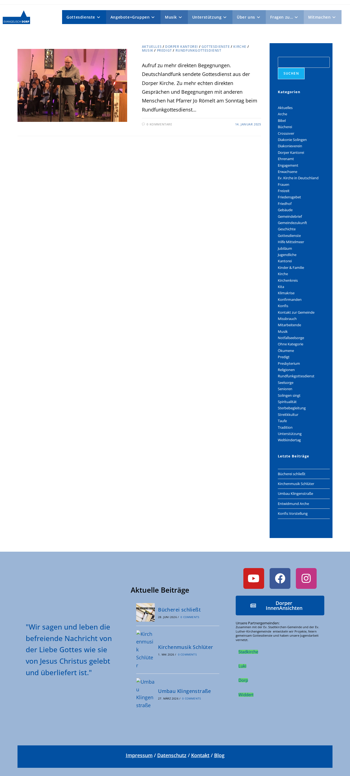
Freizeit (284, 190)
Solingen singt (289, 395)
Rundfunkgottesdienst (198, 50)
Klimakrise (286, 292)
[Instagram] (306, 578)
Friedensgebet (289, 197)
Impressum (139, 755)
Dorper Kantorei (181, 46)
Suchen (291, 73)
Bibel (282, 120)
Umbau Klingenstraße (295, 493)
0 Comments (189, 617)
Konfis (283, 305)
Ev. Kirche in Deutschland (298, 177)
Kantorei (285, 260)
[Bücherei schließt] (145, 612)
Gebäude (285, 209)
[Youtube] (253, 578)
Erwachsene (287, 171)
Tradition (285, 427)
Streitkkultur (288, 414)
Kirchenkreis (288, 280)
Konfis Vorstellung (293, 513)
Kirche (239, 46)
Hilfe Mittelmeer (291, 241)
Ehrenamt (286, 158)
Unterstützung (290, 433)
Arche (282, 113)
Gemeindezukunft (292, 222)
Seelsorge (285, 382)
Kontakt (200, 755)
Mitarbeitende (289, 324)
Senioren (285, 388)
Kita (281, 286)
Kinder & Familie (291, 267)
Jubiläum (285, 248)
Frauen (283, 184)
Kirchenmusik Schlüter (296, 483)
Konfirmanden (290, 299)
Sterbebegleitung (292, 407)
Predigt (164, 50)
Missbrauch (287, 318)
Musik (147, 50)
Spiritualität (287, 401)
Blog (219, 755)
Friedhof (284, 203)
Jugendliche (287, 254)
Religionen (286, 369)
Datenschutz (171, 755)
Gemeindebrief (290, 216)
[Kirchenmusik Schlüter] (145, 649)
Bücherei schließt (291, 473)
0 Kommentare (159, 124)
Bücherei (285, 126)
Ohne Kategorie (290, 344)
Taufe (282, 420)
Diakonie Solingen (292, 139)
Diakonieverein (290, 145)
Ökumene (286, 350)
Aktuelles (152, 46)
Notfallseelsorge (291, 337)
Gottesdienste (216, 46)
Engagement (288, 165)
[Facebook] (280, 578)
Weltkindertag (289, 439)
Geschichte (287, 229)
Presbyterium (289, 363)
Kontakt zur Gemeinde (296, 312)
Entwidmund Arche (293, 503)
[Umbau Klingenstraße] (145, 693)
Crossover (286, 133)
